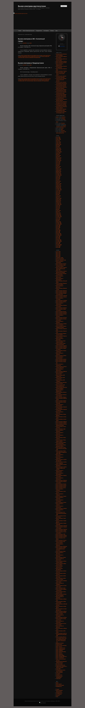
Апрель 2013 (58, 181)
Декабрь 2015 (58, 149)
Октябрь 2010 (58, 215)
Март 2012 (58, 197)
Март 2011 (58, 211)
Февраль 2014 (58, 168)
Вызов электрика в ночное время (42, 55)
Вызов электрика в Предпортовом (31, 63)
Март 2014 (58, 167)
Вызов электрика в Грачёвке (61, 300)
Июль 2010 (58, 219)
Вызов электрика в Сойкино (61, 61)
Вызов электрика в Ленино (61, 355)
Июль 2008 (58, 231)
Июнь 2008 (58, 232)
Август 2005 (58, 246)
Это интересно (46, 30)
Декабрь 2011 (58, 200)
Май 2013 (58, 180)
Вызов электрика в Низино (61, 400)
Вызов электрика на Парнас (61, 611)
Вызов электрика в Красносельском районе (28, 55)
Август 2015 (58, 153)
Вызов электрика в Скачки (61, 502)
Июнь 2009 (58, 227)
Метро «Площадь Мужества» (61, 656)
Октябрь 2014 (58, 160)
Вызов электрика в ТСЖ (60, 534)
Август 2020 (58, 138)
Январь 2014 (58, 170)
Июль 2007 (58, 237)
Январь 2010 (58, 221)
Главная (19, 30)
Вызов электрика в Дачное (61, 301)
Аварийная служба (59, 257)
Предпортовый (37, 57)
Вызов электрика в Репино (61, 485)
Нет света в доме (59, 663)
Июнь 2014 (58, 164)
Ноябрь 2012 (58, 187)
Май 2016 (58, 146)
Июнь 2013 (58, 178)
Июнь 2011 (58, 208)
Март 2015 (58, 156)
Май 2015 (58, 154)
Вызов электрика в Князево (61, 62)
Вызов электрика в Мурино (61, 397)
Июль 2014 (58, 162)
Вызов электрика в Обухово (61, 421)
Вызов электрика (45, 56)
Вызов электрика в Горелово (61, 295)
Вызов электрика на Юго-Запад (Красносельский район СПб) (61, 634)
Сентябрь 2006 (59, 241)
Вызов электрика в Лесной (61, 359)
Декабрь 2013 (58, 171)
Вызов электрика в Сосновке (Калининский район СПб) (61, 513)
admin (31, 43)
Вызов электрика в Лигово (61, 360)
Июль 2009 (58, 226)
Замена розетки (59, 644)
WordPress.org (59, 686)
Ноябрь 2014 (58, 159)
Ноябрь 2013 (58, 172)
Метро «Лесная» (59, 652)
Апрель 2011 (58, 210)
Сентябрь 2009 (59, 224)
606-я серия (58, 256)
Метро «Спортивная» (60, 657)
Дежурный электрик (60, 643)
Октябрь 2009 (58, 222)
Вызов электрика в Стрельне (61, 525)
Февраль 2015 (58, 157)
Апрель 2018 (58, 142)
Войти (57, 682)
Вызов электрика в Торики (61, 530)
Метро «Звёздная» (59, 650)
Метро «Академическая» (60, 647)
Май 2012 (58, 194)
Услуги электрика (59, 672)
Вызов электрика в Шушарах (61, 546)
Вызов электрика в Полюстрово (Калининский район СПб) (61, 448)
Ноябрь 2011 (58, 202)
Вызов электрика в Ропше (61, 486)
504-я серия (58, 253)
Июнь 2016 (58, 145)
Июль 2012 (58, 192)
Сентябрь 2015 (59, 151)
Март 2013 (58, 182)
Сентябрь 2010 (59, 216)
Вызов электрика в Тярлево (61, 71)
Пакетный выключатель (60, 665)
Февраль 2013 (58, 183)
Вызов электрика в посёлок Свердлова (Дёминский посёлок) (61, 468)
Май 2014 (58, 165)
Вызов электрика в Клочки (61, 311)
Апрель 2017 (58, 143)
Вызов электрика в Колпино (61, 317)
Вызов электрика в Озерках (61, 422)
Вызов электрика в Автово (61, 263)
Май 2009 (58, 228)
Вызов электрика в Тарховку (61, 529)
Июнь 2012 (58, 193)
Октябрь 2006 (58, 239)
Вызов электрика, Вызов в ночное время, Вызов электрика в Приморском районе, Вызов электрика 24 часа (61, 639)
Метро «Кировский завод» (61, 651)
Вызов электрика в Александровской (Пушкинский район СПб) (61, 268)
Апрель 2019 (58, 139)
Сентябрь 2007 (59, 235)
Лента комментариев (60, 685)
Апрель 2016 (58, 148)
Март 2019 (58, 140)
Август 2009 (58, 225)
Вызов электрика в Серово (61, 496)
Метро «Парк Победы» (60, 655)
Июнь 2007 (58, 238)
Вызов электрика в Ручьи (61, 487)
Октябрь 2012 (58, 188)
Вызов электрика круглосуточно (32, 6)
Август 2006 (58, 242)
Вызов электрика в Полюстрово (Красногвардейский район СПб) (61, 452)
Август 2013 (58, 176)
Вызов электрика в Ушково (61, 540)
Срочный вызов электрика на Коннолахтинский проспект (61, 79)
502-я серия (58, 252)
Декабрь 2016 (58, 144)
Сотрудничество (39, 30)
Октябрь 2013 (58, 173)
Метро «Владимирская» (60, 649)
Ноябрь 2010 (58, 214)
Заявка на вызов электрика (61, 645)
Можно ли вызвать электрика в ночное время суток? (60, 73)
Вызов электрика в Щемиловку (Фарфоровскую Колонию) (61, 549)
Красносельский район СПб (30, 57)
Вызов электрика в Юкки (61, 551)
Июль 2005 (58, 247)
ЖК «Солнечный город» (29, 80)
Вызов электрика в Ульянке (61, 536)
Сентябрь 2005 (59, 244)
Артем (57, 117)
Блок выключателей (60, 258)
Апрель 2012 (58, 195)
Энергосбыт (58, 678)
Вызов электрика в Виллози (61, 290)
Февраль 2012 (58, 198)
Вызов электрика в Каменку (61, 307)
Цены (56, 30)
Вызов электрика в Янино (61, 557)
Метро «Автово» (59, 646)
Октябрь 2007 (58, 233)
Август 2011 (58, 205)
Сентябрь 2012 (59, 189)
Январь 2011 (58, 213)
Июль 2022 (58, 137)
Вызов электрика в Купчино (61, 347)
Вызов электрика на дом (60, 588)
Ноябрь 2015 (58, 150)
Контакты (52, 30)
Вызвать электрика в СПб (61, 260)
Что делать (58, 673)
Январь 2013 (58, 184)
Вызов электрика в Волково (61, 291)
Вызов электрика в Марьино (61, 371)
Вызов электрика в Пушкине (61, 480)
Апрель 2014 (58, 166)
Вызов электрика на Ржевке (61, 617)
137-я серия (58, 251)
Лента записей (58, 684)
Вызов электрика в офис (60, 428)
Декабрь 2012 (58, 186)
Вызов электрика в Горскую (61, 296)
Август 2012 (58, 191)
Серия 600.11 (58, 668)
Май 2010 (58, 220)
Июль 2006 (58, 243)
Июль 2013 (58, 177)
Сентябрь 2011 (59, 204)
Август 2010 (58, 217)
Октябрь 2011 (58, 203)
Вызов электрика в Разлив (61, 484)
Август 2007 (58, 236)
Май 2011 (58, 209)
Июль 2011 (58, 206)
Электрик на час (59, 674)
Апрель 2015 (58, 155)
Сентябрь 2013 (59, 175)
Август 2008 (58, 230)
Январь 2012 (58, 199)
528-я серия (58, 255)
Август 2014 (58, 161)
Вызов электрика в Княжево (61, 312)
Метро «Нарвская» (59, 654)
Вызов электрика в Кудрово (61, 345)
